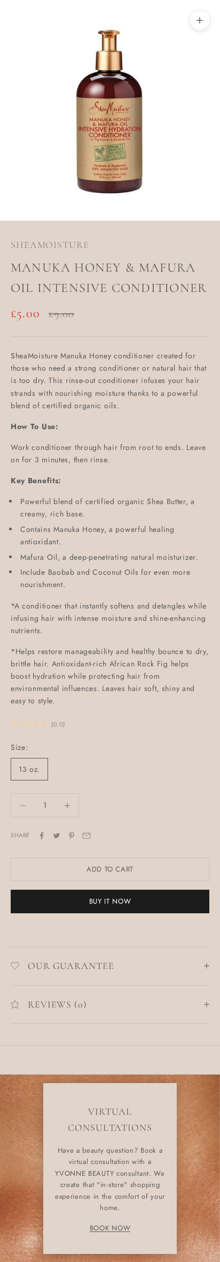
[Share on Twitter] (56, 835)
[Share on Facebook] (41, 835)
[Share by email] (86, 835)
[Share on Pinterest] (71, 835)
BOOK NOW (110, 1228)
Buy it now (110, 901)
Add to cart (110, 869)
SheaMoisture (50, 245)
